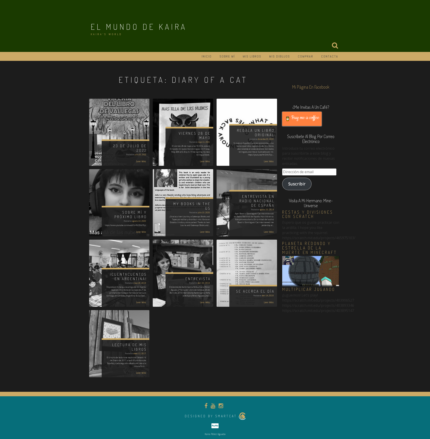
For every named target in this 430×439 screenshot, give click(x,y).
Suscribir (296, 183)
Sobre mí (227, 56)
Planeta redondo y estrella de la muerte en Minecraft (309, 248)
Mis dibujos (279, 56)
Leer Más (141, 161)
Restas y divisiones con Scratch (307, 214)
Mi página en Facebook (310, 87)
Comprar (305, 56)
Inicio (207, 56)
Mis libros (252, 56)
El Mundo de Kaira (139, 26)
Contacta (329, 56)
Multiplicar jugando (308, 289)
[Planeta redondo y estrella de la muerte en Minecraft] (310, 270)
